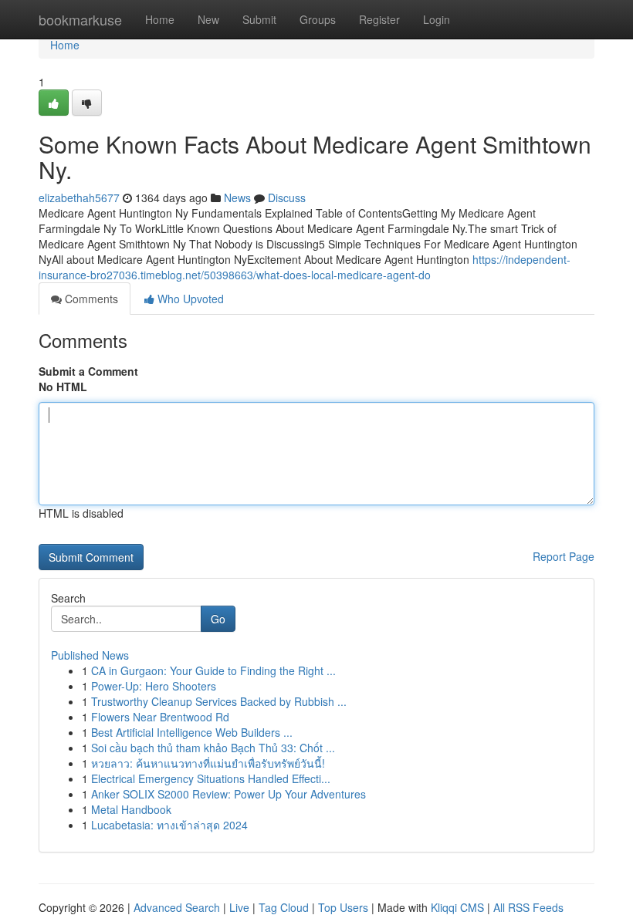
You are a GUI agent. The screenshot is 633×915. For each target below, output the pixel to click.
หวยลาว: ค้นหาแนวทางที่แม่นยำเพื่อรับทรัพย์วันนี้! (208, 763)
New (208, 19)
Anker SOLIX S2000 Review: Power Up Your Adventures (228, 794)
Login (436, 19)
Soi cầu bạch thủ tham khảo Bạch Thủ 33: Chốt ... (213, 747)
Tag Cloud (284, 907)
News (237, 197)
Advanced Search (177, 907)
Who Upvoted (189, 298)
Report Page (563, 556)
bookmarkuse (80, 19)
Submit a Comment (88, 371)
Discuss (287, 197)
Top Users (343, 907)
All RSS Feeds (528, 907)
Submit (259, 19)
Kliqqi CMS (457, 907)
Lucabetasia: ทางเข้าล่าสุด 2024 (169, 824)
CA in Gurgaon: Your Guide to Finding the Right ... (213, 670)
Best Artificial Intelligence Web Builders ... (192, 732)
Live (239, 907)
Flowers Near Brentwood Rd (160, 716)
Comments (90, 298)
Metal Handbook (131, 809)
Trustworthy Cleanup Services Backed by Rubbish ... (219, 701)
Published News (90, 655)
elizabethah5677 (79, 197)
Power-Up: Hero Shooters (153, 686)
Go (218, 618)
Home (159, 19)
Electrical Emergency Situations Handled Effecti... (210, 778)
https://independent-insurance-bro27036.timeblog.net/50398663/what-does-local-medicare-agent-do (304, 267)
